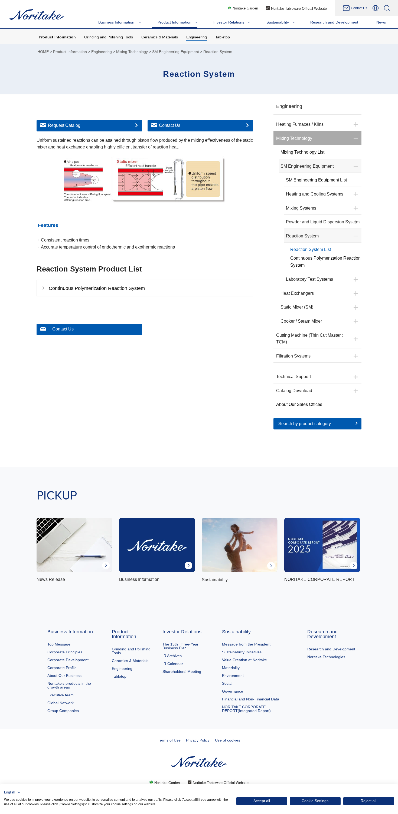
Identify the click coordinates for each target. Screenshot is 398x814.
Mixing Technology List (302, 152)
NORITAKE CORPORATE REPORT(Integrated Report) (246, 709)
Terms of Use (169, 740)
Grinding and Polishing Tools (131, 651)
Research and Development (322, 634)
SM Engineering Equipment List (316, 180)
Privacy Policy (198, 740)
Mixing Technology (132, 52)
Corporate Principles (64, 652)
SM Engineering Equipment (175, 52)
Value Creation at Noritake (244, 660)
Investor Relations (181, 631)
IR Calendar (172, 663)
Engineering (101, 52)
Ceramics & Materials (130, 661)
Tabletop (119, 676)
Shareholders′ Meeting (181, 671)
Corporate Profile (62, 668)
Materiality (231, 668)
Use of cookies (227, 740)
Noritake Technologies (326, 657)
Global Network (60, 703)
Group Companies (63, 711)
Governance (232, 691)
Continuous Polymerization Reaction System (325, 261)
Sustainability (236, 631)
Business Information (70, 631)
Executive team (60, 695)
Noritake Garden (245, 8)
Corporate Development (68, 660)
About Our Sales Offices (299, 404)
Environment (233, 675)
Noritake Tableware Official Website (299, 8)
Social (227, 683)
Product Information (70, 52)
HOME (43, 52)
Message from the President (246, 644)
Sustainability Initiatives (242, 652)
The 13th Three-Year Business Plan (180, 646)
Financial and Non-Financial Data (250, 699)
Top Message (58, 644)
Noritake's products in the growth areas (69, 685)
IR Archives (172, 656)
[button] (12, 792)
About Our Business (64, 675)
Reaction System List (310, 249)
